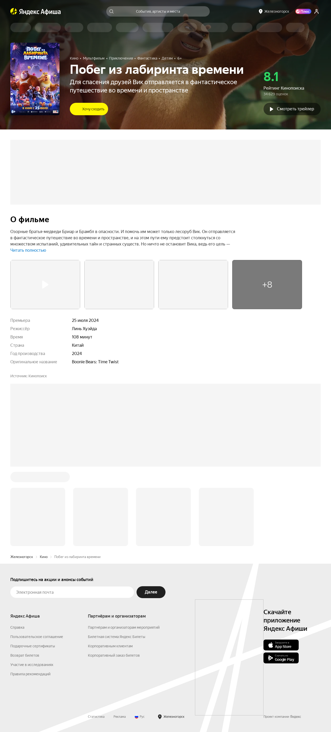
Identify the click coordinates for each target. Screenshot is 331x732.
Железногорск (21, 478)
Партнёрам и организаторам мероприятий (124, 549)
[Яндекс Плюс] (303, 11)
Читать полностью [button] (28, 250)
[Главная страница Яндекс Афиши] (13, 11)
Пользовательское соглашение (36, 558)
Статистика (96, 638)
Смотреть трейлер (295, 108)
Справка (17, 549)
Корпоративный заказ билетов (114, 577)
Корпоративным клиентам (110, 568)
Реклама (120, 638)
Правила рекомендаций (30, 595)
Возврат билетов (24, 577)
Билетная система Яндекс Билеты (116, 558)
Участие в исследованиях (31, 586)
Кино (44, 478)
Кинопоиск (37, 376)
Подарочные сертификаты (32, 568)
